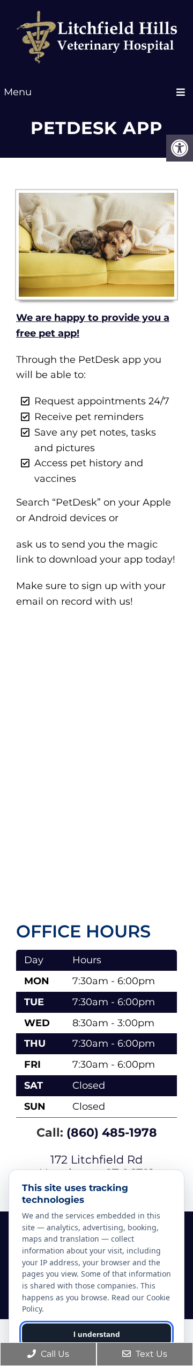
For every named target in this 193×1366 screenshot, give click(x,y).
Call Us (54, 1354)
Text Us (150, 1354)
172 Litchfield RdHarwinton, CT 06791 (96, 1166)
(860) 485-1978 (111, 1132)
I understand (96, 1334)
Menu (18, 92)
